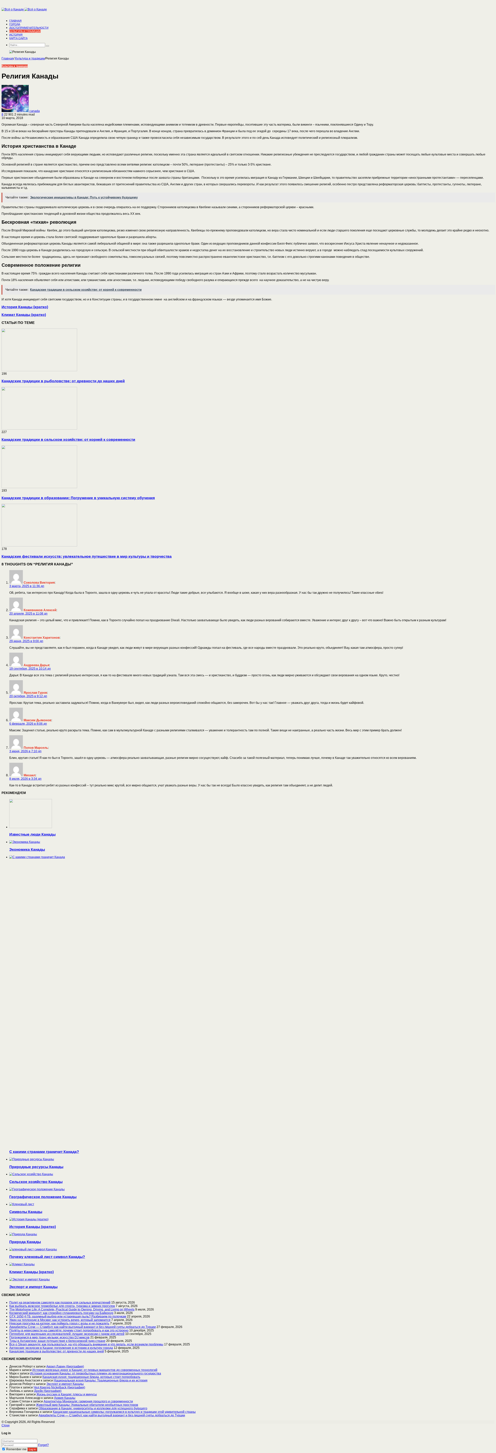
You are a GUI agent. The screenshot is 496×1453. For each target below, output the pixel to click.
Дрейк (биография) (47, 1391)
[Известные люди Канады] (30, 827)
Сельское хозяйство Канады (36, 1182)
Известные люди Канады (32, 834)
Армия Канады (64, 1398)
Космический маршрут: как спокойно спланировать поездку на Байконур (61, 1313)
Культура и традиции (25, 31)
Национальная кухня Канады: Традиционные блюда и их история (100, 1380)
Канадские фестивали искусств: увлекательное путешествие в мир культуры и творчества (87, 556)
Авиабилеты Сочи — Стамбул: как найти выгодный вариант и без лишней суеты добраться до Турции (82, 1327)
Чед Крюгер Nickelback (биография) (59, 1387)
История (15, 34)
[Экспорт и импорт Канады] (29, 1279)
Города (14, 24)
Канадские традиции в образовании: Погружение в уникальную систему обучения (78, 498)
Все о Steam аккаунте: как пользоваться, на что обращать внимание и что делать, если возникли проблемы (86, 1344)
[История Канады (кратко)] (28, 1219)
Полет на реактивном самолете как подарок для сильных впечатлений (59, 1302)
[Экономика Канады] (24, 842)
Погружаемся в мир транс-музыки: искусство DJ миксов (49, 1337)
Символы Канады (25, 1212)
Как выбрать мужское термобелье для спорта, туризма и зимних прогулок (62, 1306)
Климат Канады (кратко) (31, 1272)
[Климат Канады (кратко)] (22, 1264)
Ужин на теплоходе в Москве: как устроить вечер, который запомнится (59, 1320)
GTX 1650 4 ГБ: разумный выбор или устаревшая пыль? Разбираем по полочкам (67, 1316)
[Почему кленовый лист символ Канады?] (33, 1249)
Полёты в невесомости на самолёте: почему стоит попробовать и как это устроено (68, 1330)
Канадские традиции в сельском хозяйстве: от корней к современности (68, 439)
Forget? (43, 1445)
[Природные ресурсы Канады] (31, 1159)
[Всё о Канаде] (24, 9)
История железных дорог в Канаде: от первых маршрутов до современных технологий (94, 1370)
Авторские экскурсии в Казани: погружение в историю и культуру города (61, 1347)
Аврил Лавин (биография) (65, 1366)
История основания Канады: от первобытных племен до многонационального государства (95, 1373)
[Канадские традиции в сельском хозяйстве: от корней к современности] (39, 428)
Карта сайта (18, 38)
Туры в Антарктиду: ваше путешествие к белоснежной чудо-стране (57, 1341)
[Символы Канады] (21, 1204)
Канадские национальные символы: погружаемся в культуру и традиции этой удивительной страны (124, 1411)
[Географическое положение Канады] (37, 1189)
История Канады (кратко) (32, 1227)
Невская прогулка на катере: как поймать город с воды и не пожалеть (59, 1323)
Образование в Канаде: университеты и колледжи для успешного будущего (93, 1408)
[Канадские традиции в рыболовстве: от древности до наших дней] (39, 370)
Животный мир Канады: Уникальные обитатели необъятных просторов (87, 1404)
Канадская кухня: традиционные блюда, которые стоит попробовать (91, 1377)
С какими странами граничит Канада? (44, 1152)
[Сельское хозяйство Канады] (31, 1174)
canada (34, 111)
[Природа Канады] (23, 1234)
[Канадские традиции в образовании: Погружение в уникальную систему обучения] (39, 487)
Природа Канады (25, 1242)
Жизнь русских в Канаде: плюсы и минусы (66, 1394)
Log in (32, 1449)
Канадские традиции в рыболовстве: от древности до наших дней (63, 381)
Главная (15, 20)
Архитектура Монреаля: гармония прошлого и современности (88, 1401)
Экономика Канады (27, 849)
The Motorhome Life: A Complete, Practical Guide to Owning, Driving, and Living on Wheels (71, 1309)
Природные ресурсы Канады (36, 1167)
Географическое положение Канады (43, 1197)
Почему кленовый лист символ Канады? (47, 1257)
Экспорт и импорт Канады (33, 1287)
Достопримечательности (28, 27)
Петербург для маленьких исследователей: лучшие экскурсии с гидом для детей (66, 1334)
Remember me (16, 1449)
